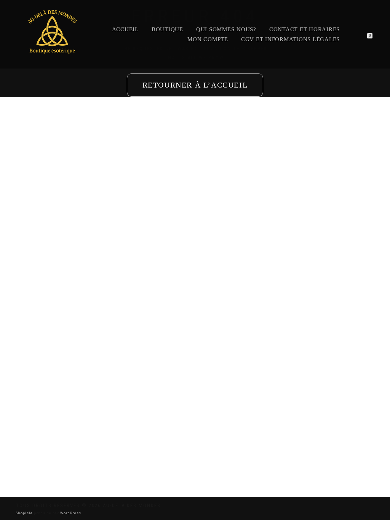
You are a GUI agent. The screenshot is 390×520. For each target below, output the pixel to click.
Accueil (125, 29)
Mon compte (207, 39)
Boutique (167, 29)
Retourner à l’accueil (195, 85)
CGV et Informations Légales (290, 39)
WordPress (70, 512)
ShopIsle (25, 512)
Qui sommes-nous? (226, 29)
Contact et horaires (304, 29)
